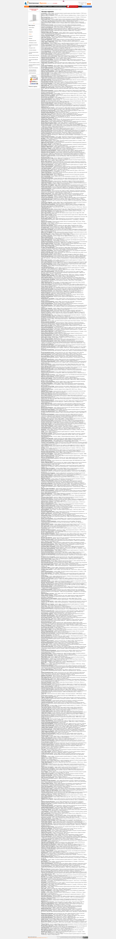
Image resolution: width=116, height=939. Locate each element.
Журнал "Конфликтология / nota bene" (51, 9)
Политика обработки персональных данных (32, 70)
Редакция (30, 38)
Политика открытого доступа (34, 55)
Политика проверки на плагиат (34, 62)
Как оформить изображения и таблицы (60, 6)
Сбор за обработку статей (33, 57)
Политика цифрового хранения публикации (34, 65)
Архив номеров (31, 27)
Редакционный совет (32, 40)
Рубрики (30, 29)
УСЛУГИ (39, 6)
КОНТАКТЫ (50, 6)
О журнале (31, 36)
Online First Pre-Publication (33, 67)
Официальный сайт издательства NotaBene (34, 937)
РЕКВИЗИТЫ (44, 6)
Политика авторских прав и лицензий (33, 53)
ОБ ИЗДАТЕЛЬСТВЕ (33, 6)
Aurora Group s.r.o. (45, 937)
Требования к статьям (32, 42)
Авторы (30, 34)
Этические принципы (32, 50)
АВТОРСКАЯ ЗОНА (73, 6)
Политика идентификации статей (33, 60)
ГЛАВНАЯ (26, 6)
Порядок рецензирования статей (33, 45)
